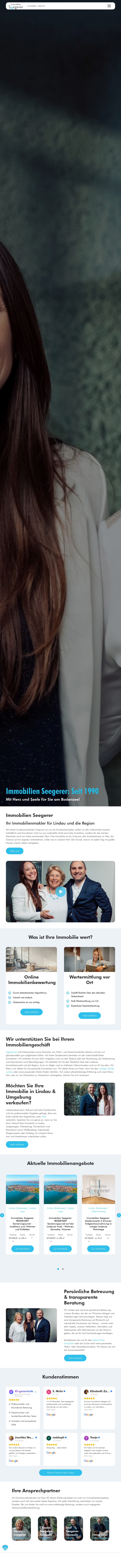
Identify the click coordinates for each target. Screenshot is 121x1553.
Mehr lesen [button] (50, 1409)
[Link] (15, 5)
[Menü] (109, 6)
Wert (44, 1116)
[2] (63, 1269)
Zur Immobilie (23, 1248)
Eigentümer (11, 1052)
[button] (5, 1548)
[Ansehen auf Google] (48, 1392)
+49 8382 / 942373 (36, 6)
